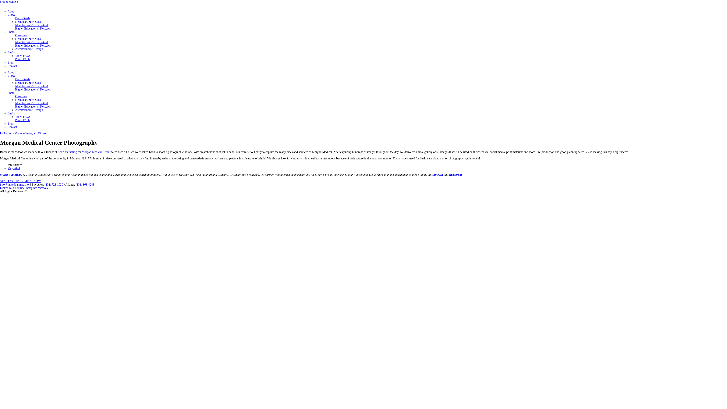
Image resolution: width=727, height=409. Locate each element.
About (11, 11)
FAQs (11, 52)
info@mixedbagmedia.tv (15, 184)
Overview (21, 35)
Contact (12, 66)
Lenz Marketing (67, 152)
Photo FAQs (22, 59)
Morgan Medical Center (96, 152)
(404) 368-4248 (85, 184)
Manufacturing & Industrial (31, 25)
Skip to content (9, 1)
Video (11, 14)
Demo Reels (22, 18)
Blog (10, 62)
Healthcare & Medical (28, 21)
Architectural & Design (29, 49)
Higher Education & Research (33, 28)
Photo (11, 32)
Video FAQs (22, 55)
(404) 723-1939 (53, 184)
